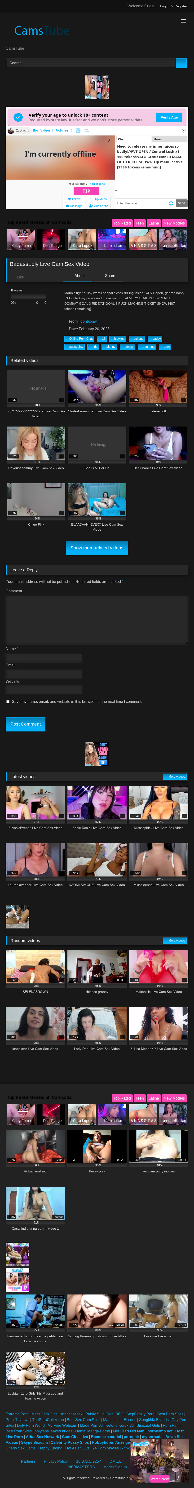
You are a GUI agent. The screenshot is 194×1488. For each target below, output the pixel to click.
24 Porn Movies (106, 1448)
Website (12, 681)
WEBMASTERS (81, 1467)
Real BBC (114, 1414)
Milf (116, 1431)
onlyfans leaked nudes (53, 1431)
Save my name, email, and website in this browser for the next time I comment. (77, 702)
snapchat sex (71, 1414)
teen (167, 346)
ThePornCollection (48, 1420)
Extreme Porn (17, 1414)
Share (109, 276)
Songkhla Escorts (154, 1420)
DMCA (115, 1461)
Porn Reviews (17, 1420)
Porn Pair (171, 1425)
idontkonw (88, 321)
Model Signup (115, 1467)
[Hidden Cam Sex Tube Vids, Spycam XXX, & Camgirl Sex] (97, 31)
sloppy (129, 346)
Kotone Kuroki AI (120, 1425)
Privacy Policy (56, 1461)
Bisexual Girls (148, 1425)
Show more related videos (97, 547)
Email (12, 665)
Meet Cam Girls (44, 1414)
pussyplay (76, 346)
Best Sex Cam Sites (83, 1420)
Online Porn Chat (81, 338)
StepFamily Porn (140, 1414)
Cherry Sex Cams (20, 1448)
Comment (14, 591)
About (79, 276)
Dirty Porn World (31, 1425)
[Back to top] (180, 1474)
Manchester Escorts (119, 1420)
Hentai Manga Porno (92, 1431)
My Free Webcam (62, 1425)
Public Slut (94, 1414)
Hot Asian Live (77, 1448)
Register (181, 6)
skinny (110, 346)
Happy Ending (50, 1448)
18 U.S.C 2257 (88, 1461)
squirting (148, 346)
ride (95, 346)
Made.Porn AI (91, 1425)
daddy (157, 338)
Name (12, 649)
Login (164, 6)
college (138, 338)
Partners (28, 1461)
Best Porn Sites (170, 1414)
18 (103, 338)
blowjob (119, 338)
